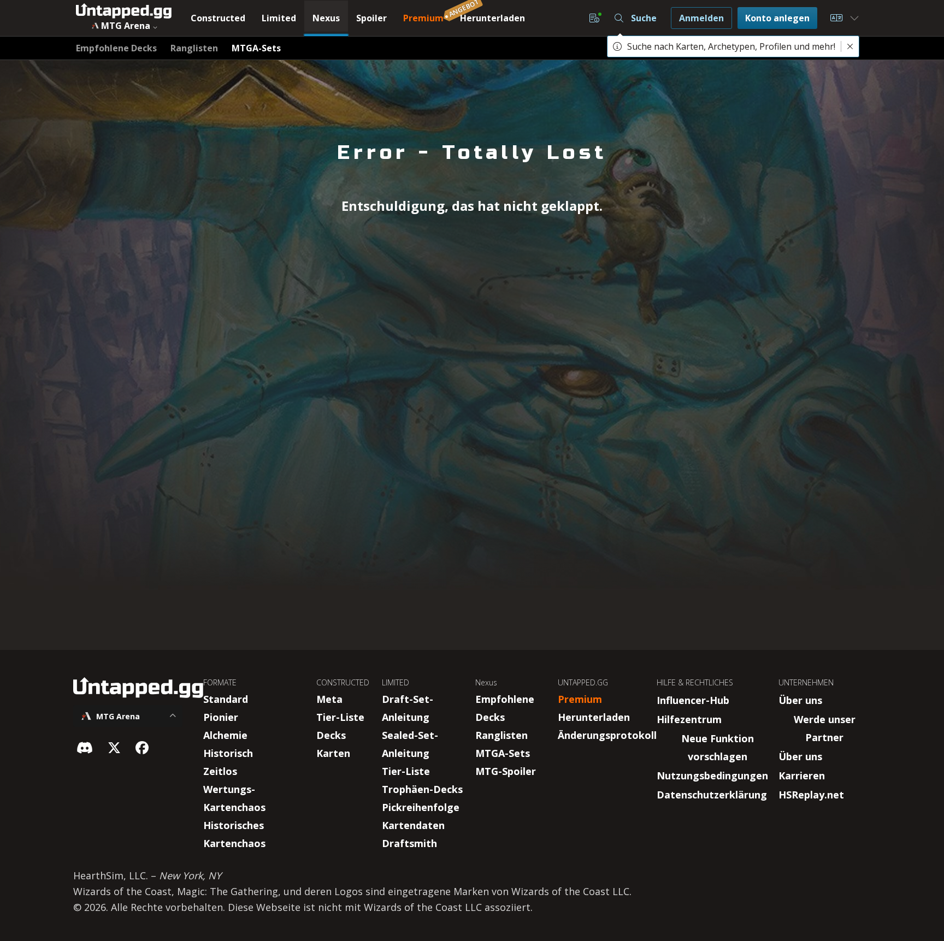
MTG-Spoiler (505, 771)
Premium (580, 699)
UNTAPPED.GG (583, 682)
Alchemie (225, 735)
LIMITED (395, 682)
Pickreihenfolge (420, 807)
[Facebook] (142, 747)
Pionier (220, 717)
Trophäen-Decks (422, 789)
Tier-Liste (340, 717)
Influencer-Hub (693, 700)
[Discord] (84, 747)
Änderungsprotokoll (607, 735)
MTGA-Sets (502, 753)
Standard (225, 699)
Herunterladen (594, 717)
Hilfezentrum (689, 719)
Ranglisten (501, 735)
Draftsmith (409, 843)
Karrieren (801, 775)
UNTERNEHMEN (806, 682)
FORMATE (220, 682)
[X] (114, 747)
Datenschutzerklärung (712, 794)
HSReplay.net (811, 794)
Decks (331, 735)
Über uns (800, 700)
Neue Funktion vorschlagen (717, 747)
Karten (333, 753)
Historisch (228, 753)
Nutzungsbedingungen (712, 775)
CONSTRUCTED (342, 682)
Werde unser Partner (825, 728)
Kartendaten (413, 825)
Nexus (486, 682)
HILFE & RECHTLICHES (695, 682)
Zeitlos (220, 771)
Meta (329, 699)
